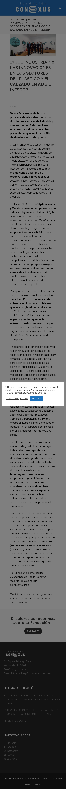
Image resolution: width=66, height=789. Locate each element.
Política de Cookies (36, 392)
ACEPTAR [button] (36, 398)
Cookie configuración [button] (17, 398)
